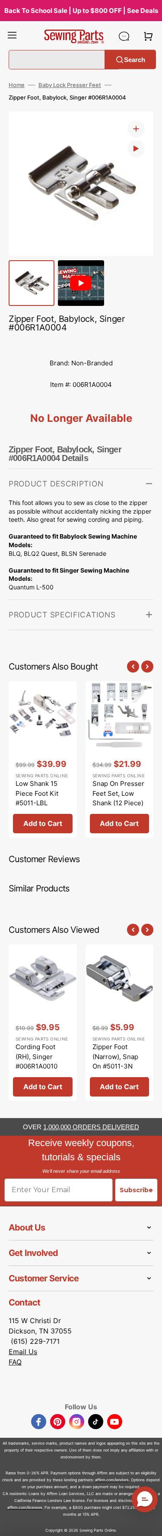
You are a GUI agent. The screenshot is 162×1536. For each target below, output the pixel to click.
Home (17, 84)
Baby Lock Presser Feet (69, 84)
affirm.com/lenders (112, 1479)
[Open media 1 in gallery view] (136, 128)
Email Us (23, 1351)
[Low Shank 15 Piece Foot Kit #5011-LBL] (43, 759)
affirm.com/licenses (24, 1507)
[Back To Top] (149, 1523)
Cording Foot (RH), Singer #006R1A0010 (36, 1056)
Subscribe (136, 1190)
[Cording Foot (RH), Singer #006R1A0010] (43, 1022)
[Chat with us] (123, 36)
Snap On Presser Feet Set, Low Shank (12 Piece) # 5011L (118, 798)
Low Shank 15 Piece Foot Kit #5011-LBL (37, 793)
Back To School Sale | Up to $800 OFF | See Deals (81, 10)
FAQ (15, 1362)
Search (134, 59)
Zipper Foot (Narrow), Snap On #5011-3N (115, 1056)
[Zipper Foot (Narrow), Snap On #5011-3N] (120, 1022)
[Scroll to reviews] (81, 343)
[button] (12, 36)
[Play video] (136, 148)
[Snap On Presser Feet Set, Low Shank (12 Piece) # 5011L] (120, 759)
